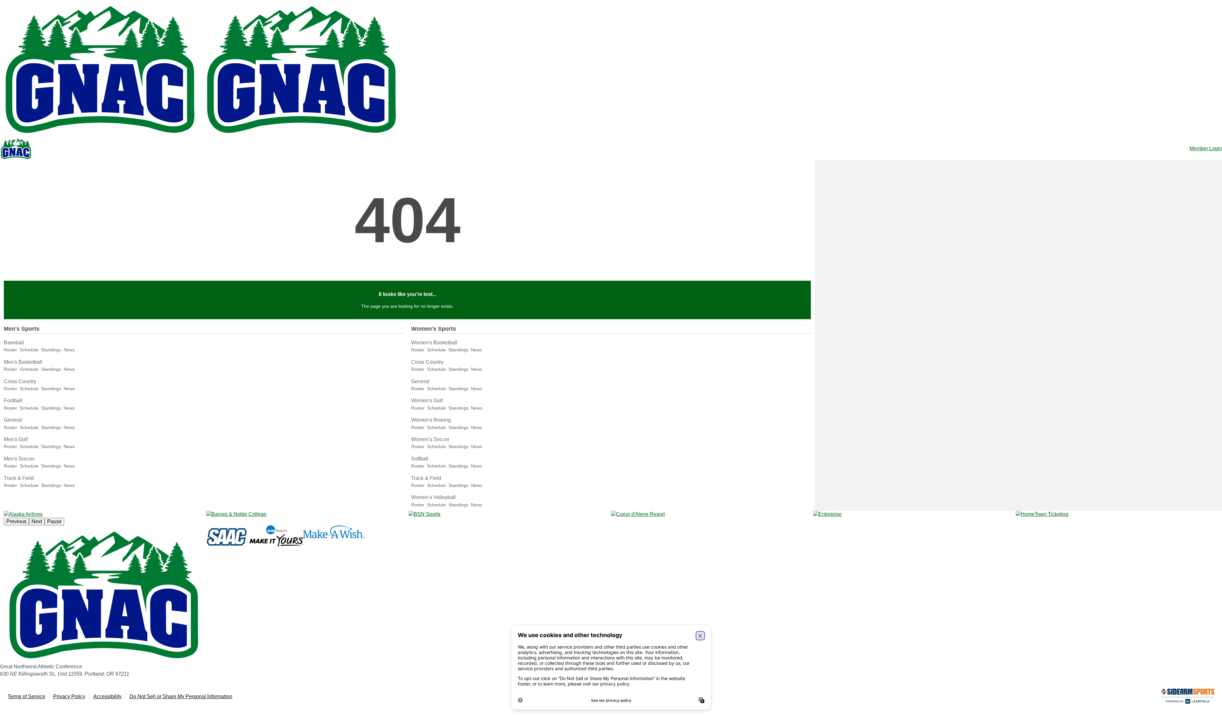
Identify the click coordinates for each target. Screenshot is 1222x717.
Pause (54, 521)
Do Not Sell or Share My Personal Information (181, 696)
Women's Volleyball (433, 497)
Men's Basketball (23, 362)
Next (37, 521)
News (69, 349)
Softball (419, 458)
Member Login (1206, 148)
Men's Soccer (19, 458)
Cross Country (20, 381)
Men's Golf (16, 439)
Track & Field (19, 478)
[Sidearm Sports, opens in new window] (1187, 697)
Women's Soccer (430, 439)
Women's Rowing (431, 420)
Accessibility (107, 696)
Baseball (14, 342)
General (13, 420)
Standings (51, 349)
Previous (16, 521)
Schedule (29, 349)
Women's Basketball (434, 342)
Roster (10, 349)
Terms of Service (26, 696)
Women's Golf (427, 400)
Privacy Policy (69, 696)
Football (13, 400)
